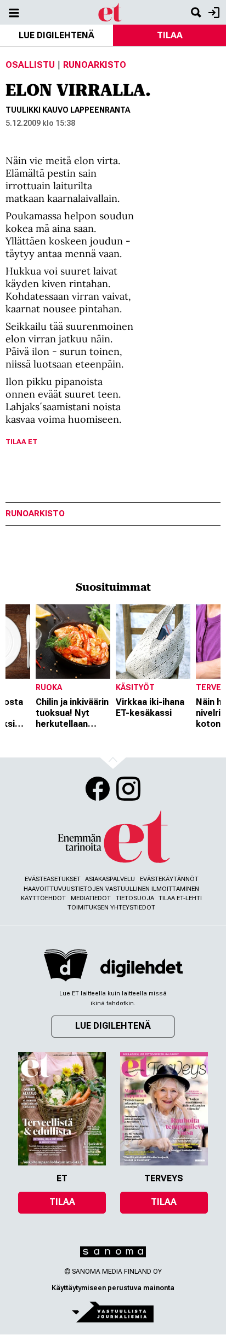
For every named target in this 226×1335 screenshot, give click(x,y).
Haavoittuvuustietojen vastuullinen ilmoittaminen (111, 889)
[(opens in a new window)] (141, 967)
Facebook (98, 789)
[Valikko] (13, 12)
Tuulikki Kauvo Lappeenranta (67, 110)
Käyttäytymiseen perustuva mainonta (113, 1288)
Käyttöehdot (43, 898)
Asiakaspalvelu (110, 879)
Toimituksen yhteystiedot (111, 907)
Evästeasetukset (53, 879)
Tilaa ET (21, 442)
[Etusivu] (110, 12)
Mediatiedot (91, 898)
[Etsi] (196, 12)
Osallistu (30, 65)
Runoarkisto (94, 65)
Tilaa (170, 35)
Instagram (128, 789)
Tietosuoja (135, 898)
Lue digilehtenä (56, 35)
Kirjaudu (212, 12)
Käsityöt (135, 687)
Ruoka (49, 687)
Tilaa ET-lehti (180, 898)
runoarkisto (35, 514)
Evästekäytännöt (169, 879)
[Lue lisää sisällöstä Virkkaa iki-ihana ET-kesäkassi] (153, 641)
